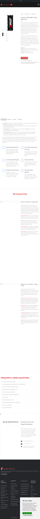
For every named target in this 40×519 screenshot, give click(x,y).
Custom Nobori (24, 62)
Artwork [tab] (14, 119)
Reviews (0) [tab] (9, 119)
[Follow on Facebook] (1, 474)
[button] (11, 5)
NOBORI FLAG (33, 14)
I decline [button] (29, 513)
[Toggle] (2, 382)
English (21, 0)
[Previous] (2, 23)
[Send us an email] (6, 474)
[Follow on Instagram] (3, 474)
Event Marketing (34, 62)
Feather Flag (27, 14)
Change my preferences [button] (27, 515)
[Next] (17, 23)
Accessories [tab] (19, 119)
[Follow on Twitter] (4, 474)
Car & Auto (26, 60)
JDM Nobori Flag (28, 63)
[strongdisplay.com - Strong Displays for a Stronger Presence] (5, 4)
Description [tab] (3, 119)
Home (22, 14)
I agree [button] (24, 513)
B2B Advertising (29, 62)
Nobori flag (33, 63)
